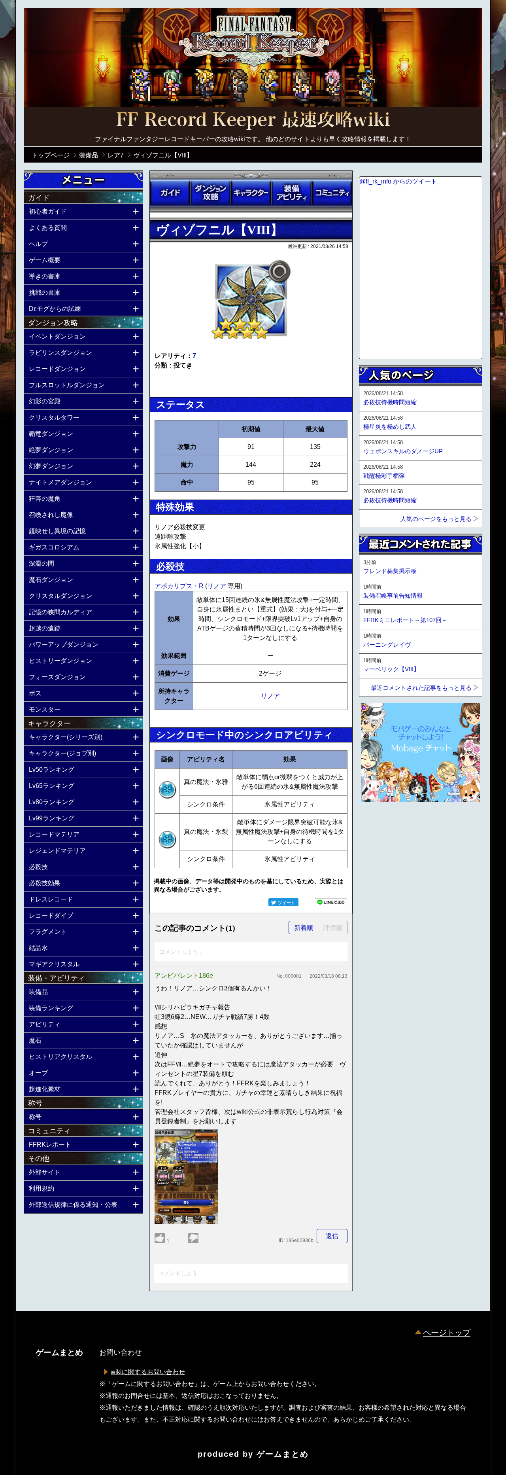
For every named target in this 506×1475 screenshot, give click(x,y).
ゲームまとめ (283, 1454)
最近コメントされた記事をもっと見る (421, 687)
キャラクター (251, 192)
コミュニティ (332, 192)
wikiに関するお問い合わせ (148, 1372)
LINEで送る (331, 902)
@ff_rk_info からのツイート (398, 181)
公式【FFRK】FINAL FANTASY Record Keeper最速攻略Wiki (253, 121)
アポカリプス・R (180, 586)
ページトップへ (379, 823)
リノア (217, 586)
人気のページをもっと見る (436, 518)
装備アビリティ (291, 192)
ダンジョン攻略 (210, 192)
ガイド (170, 192)
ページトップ (446, 1332)
